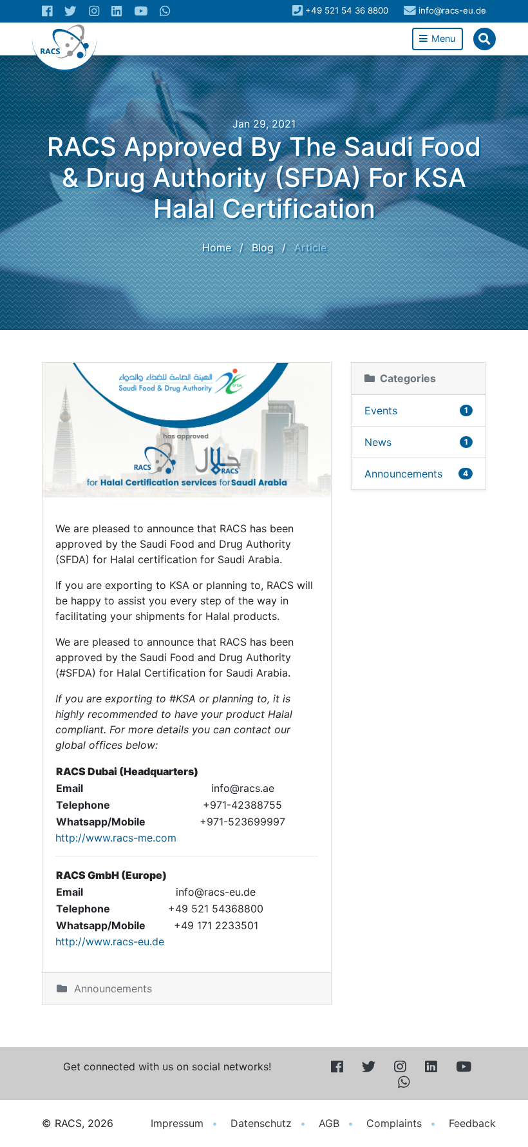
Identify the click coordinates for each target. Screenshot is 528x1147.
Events (416, 410)
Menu (442, 38)
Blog (263, 247)
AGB (329, 1123)
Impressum (177, 1123)
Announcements (113, 988)
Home (216, 247)
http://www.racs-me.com (115, 837)
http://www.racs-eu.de (109, 941)
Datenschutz (261, 1123)
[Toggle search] (484, 39)
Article (310, 247)
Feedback (472, 1123)
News (416, 442)
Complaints (394, 1123)
